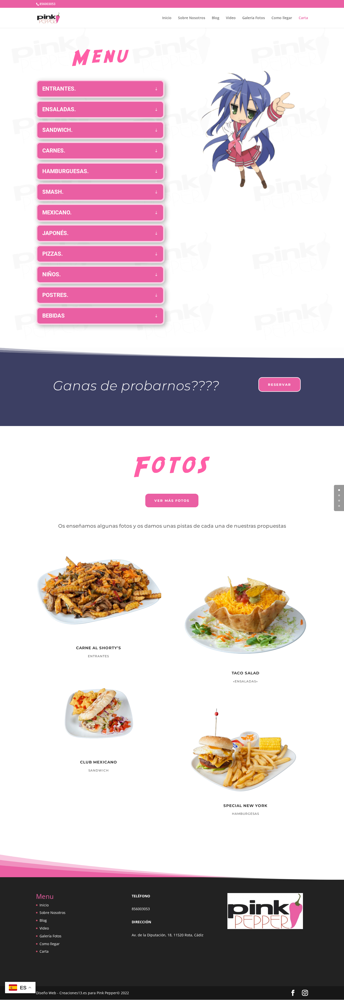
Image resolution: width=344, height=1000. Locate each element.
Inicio (166, 18)
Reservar (279, 384)
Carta (303, 18)
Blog (215, 18)
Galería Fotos (253, 18)
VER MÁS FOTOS (171, 500)
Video (231, 18)
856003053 (141, 908)
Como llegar (281, 18)
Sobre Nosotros (191, 18)
